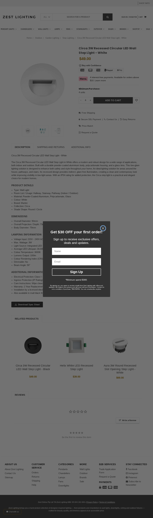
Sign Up (76, 272)
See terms (76, 289)
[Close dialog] (103, 228)
